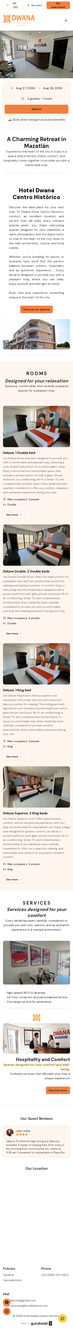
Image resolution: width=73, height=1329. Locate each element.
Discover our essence (36, 309)
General (8, 1275)
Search (36, 109)
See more (15, 515)
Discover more (58, 1090)
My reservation (58, 5)
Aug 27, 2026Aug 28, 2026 (39, 88)
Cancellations (12, 1280)
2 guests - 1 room (39, 99)
